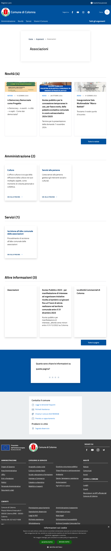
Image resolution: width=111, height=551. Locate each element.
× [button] (108, 527)
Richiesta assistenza (36, 519)
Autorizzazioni (61, 482)
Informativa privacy (63, 511)
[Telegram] (88, 12)
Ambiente (59, 474)
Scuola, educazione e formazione (41, 474)
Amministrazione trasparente (67, 507)
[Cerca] (107, 12)
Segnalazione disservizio (38, 511)
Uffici (3, 474)
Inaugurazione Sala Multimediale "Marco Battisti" (86, 103)
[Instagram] (82, 12)
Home (31, 39)
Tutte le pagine (93, 342)
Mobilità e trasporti (36, 486)
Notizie (10, 95)
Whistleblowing (34, 523)
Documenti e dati (7, 490)
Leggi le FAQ (33, 515)
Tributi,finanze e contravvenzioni (68, 470)
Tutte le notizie (93, 141)
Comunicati (87, 470)
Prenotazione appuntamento (39, 507)
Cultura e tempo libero (37, 470)
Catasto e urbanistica (36, 482)
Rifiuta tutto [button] (64, 542)
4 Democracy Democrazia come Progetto (19, 101)
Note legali (60, 515)
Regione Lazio (6, 3)
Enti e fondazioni (7, 478)
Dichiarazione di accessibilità (66, 519)
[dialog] (55, 538)
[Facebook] (71, 12)
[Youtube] (77, 12)
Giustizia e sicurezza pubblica (66, 466)
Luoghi (85, 485)
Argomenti (40, 39)
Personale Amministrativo (10, 486)
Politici (3, 482)
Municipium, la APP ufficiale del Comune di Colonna (94, 494)
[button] (55, 547)
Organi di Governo (8, 466)
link (76, 537)
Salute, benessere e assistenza (67, 478)
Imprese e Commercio (36, 478)
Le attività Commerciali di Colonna (88, 291)
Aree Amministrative (9, 470)
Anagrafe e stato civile (37, 466)
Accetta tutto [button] (47, 542)
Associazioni (13, 290)
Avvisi (44, 95)
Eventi (85, 489)
